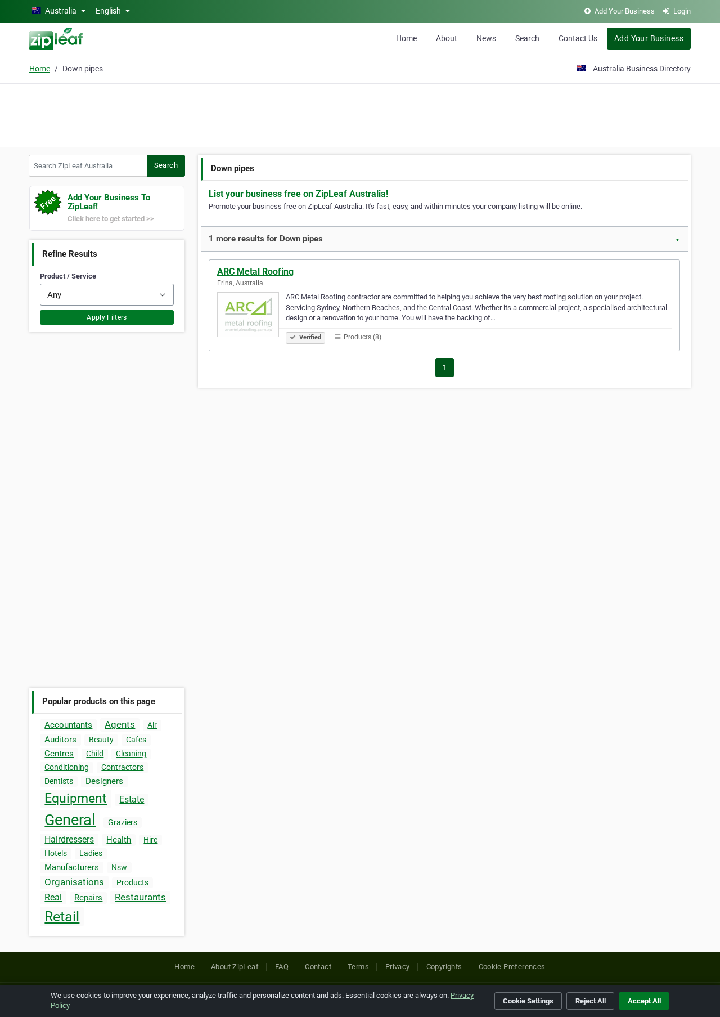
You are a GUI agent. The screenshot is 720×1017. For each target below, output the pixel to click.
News (486, 38)
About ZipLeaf (235, 966)
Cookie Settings (528, 1001)
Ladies (90, 853)
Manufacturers (71, 867)
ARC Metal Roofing (255, 271)
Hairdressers (69, 839)
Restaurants (140, 897)
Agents (120, 724)
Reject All (590, 1001)
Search (527, 38)
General (70, 820)
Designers (104, 781)
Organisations (74, 882)
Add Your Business (648, 38)
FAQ (282, 966)
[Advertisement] (360, 113)
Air (152, 724)
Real (53, 897)
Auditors (60, 739)
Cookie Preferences (512, 966)
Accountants (68, 725)
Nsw (119, 867)
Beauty (101, 739)
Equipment (75, 798)
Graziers (122, 822)
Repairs (88, 898)
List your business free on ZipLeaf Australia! (298, 194)
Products (132, 882)
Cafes (136, 739)
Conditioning (66, 767)
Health (118, 840)
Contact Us (578, 38)
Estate (131, 799)
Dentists (58, 781)
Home (406, 38)
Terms (358, 966)
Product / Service (68, 276)
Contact (318, 966)
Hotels (55, 853)
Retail (61, 916)
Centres (59, 754)
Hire (150, 839)
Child (95, 753)
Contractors (122, 767)
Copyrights (444, 966)
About (446, 38)
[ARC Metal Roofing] (251, 316)
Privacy (397, 966)
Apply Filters (107, 317)
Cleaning (131, 753)
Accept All (644, 1001)
